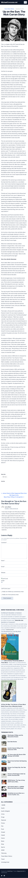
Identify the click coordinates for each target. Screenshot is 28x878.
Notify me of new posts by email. (10, 594)
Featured (3, 820)
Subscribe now (19, 620)
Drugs (2, 817)
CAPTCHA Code (5, 588)
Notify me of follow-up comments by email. (13, 591)
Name (3, 560)
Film (2, 826)
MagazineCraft (20, 871)
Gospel (3, 832)
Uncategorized (5, 862)
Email (3, 566)
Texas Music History (9, 8)
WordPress (9, 871)
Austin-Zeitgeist (5, 811)
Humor (3, 838)
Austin (3, 808)
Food (2, 829)
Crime (2, 814)
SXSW (2, 850)
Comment (4, 542)
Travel (2, 859)
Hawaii (3, 835)
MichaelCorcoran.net (9, 2)
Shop (2, 844)
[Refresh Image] (14, 582)
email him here (10, 629)
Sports (3, 847)
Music (2, 841)
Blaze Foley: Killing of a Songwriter (14, 497)
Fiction (3, 823)
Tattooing (3, 853)
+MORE (3, 805)
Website (3, 572)
